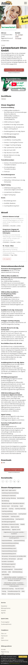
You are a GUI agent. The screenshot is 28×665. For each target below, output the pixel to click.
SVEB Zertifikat (5, 574)
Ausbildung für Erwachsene (9, 495)
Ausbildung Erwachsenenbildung (10, 493)
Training (4, 591)
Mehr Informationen (14, 663)
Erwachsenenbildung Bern (8, 545)
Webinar (4, 594)
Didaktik (22, 524)
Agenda (3, 613)
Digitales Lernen (16, 529)
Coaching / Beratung (20, 508)
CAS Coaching (14, 506)
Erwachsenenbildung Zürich (9, 553)
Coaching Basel (22, 514)
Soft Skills (4, 572)
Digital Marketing (6, 529)
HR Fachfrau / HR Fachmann (9, 559)
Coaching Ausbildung (7, 511)
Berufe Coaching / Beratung (9, 498)
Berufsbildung (5, 500)
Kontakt (3, 649)
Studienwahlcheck (6, 624)
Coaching (11, 508)
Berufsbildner (20, 498)
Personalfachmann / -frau (8, 566)
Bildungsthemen (5, 608)
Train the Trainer (19, 588)
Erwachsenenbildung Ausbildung (10, 543)
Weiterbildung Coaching (14, 594)
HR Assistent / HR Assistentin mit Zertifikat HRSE (14, 556)
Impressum (4, 636)
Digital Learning (15, 527)
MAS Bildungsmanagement (8, 564)
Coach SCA (4, 508)
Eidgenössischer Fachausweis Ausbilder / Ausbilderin (14, 532)
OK (22, 656)
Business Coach (6, 506)
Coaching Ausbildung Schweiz (9, 514)
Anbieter (3, 610)
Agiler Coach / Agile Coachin (9, 490)
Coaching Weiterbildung (8, 519)
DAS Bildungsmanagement (8, 521)
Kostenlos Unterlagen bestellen (14, 70)
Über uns (3, 633)
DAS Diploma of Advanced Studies (10, 524)
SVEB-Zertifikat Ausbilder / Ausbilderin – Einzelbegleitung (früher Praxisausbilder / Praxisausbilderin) (14, 584)
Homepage (18, 38)
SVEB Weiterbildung (17, 572)
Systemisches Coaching (7, 588)
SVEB (9, 572)
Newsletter (4, 606)
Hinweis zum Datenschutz (14, 72)
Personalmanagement (7, 569)
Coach (21, 506)
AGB (3, 462)
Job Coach (19, 559)
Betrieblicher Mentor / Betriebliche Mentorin (13, 503)
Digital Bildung (5, 527)
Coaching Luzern (15, 516)
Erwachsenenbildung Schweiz (9, 551)
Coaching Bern (5, 516)
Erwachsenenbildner (7, 540)
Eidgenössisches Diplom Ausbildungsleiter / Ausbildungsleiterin (14, 537)
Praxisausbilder (18, 569)
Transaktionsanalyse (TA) (14, 591)
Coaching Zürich (20, 519)
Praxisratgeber (5, 622)
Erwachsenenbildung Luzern (9, 548)
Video (23, 591)
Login (2, 654)
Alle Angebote (6, 259)
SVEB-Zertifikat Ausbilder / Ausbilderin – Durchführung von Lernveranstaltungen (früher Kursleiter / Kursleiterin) (14, 578)
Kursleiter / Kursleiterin (8, 561)
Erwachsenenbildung (19, 540)
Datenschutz (4, 640)
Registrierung (5, 652)
